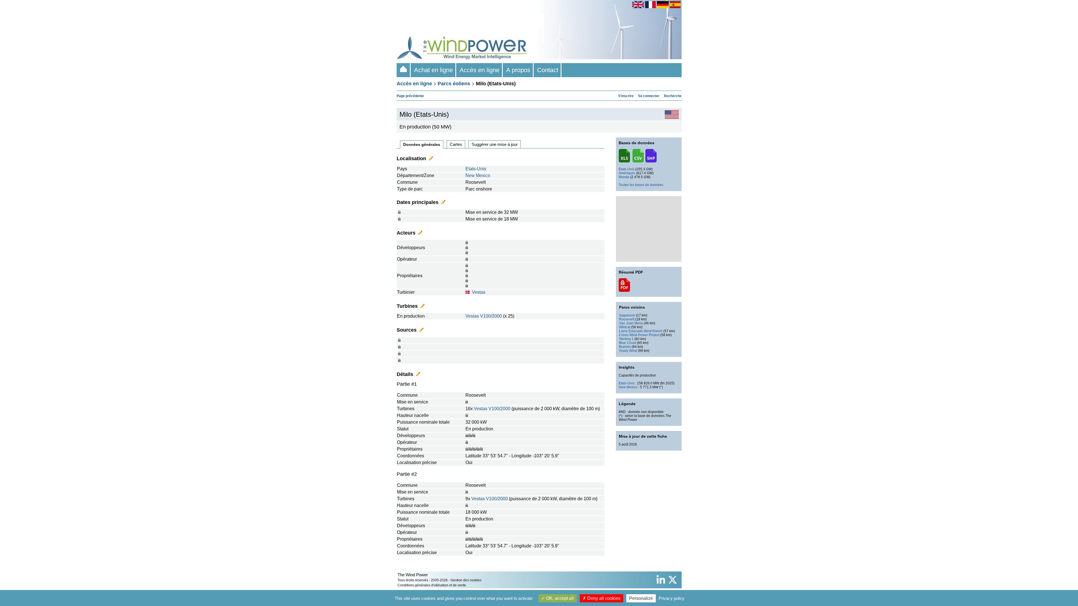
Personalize (641, 598)
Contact (547, 70)
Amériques (627, 173)
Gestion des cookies (466, 580)
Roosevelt (626, 319)
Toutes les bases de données (641, 185)
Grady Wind (628, 351)
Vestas (478, 292)
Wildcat (624, 327)
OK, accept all (559, 598)
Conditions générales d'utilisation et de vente (432, 585)
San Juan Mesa (631, 323)
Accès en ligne (479, 70)
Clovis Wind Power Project (639, 335)
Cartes (456, 144)
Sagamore (627, 315)
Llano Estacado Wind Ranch (641, 331)
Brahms (625, 347)
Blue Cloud (627, 343)
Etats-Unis (475, 168)
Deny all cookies (603, 598)
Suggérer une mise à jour (495, 144)
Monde (624, 177)
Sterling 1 (626, 339)
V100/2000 (491, 316)
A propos (518, 70)
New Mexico (477, 175)
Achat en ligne (433, 70)
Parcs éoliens (454, 83)
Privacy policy (671, 598)
